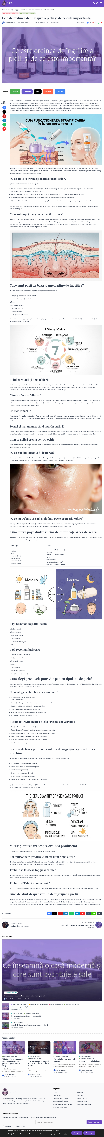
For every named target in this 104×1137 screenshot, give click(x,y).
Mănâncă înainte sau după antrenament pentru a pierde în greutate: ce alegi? (12, 1062)
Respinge (89, 1133)
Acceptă (76, 1133)
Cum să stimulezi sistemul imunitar (64, 1060)
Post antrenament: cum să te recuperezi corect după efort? (38, 1063)
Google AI (60, 91)
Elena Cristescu (10, 23)
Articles (80, 1095)
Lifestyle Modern (83, 1101)
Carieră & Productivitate (61, 1098)
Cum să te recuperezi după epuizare (22, 1007)
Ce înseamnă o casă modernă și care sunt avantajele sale (24, 996)
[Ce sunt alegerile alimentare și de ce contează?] (5, 1016)
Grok (38, 91)
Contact (80, 1092)
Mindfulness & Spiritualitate (62, 1104)
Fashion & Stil (82, 1098)
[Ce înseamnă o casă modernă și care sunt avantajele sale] (52, 970)
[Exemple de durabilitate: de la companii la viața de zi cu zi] (5, 1025)
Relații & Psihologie (84, 1104)
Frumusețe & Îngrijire (13, 10)
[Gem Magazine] (7, 3)
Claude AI (48, 91)
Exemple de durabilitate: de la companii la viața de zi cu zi (29, 1025)
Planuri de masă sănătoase (90, 1061)
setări (65, 1134)
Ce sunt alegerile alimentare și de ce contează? (26, 1016)
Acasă (3, 10)
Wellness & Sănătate (60, 1107)
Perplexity (27, 91)
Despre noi (57, 1095)
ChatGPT (15, 91)
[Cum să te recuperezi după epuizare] (5, 1006)
